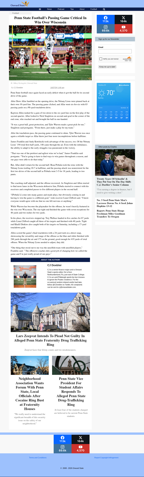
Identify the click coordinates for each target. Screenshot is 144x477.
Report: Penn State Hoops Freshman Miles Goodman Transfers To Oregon (111, 213)
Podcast (61, 9)
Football (93, 9)
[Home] (20, 6)
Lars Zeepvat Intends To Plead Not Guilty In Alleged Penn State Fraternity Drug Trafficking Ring (50, 340)
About (82, 9)
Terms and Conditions (37, 458)
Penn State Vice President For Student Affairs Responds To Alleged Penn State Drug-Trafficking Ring (71, 391)
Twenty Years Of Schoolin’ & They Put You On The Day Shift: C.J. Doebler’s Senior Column (114, 182)
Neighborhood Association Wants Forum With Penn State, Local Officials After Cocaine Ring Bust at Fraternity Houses (29, 393)
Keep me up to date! (107, 67)
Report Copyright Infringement (106, 458)
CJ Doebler (18, 88)
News (49, 9)
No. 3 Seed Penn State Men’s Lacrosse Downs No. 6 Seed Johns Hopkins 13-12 (115, 203)
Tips (72, 9)
